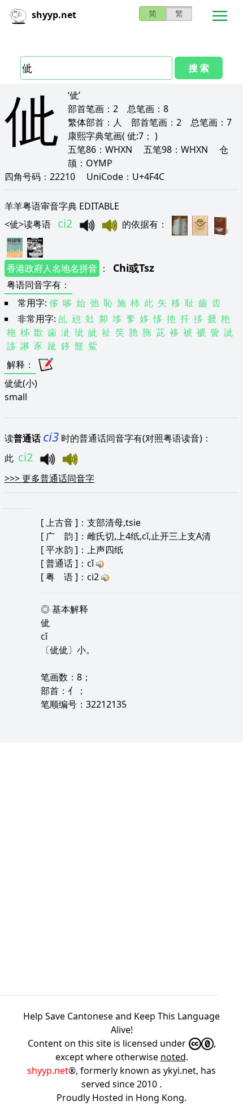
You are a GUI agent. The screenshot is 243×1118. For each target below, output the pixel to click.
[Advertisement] (121, 869)
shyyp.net (47, 1070)
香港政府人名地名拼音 (52, 268)
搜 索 (199, 68)
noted (173, 1057)
